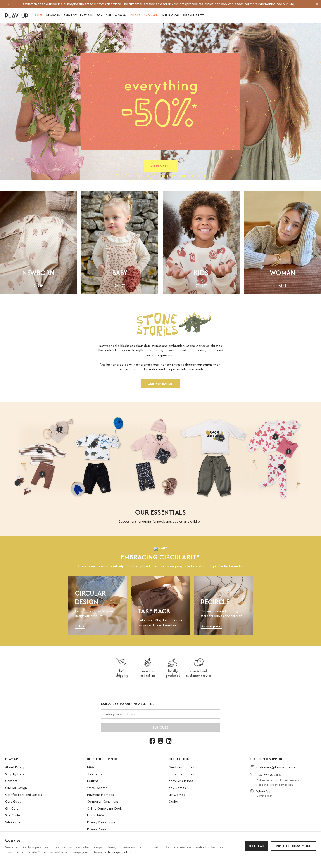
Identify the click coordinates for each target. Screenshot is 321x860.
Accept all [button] (256, 846)
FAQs (90, 767)
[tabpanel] (160, 101)
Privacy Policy (96, 829)
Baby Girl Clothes (181, 780)
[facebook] (152, 741)
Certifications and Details (23, 794)
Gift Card (12, 808)
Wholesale (12, 822)
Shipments (94, 774)
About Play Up (15, 767)
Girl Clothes (177, 794)
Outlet (173, 801)
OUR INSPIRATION (160, 383)
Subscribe (160, 727)
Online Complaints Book (104, 808)
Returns (92, 780)
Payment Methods (100, 794)
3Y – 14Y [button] (201, 285)
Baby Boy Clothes (181, 774)
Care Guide (13, 801)
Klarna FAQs (95, 815)
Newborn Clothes (181, 767)
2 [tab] (162, 174)
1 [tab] (157, 174)
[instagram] (160, 741)
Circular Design (16, 787)
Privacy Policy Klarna (101, 822)
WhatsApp (263, 791)
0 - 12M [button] (38, 285)
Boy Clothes (177, 787)
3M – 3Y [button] (120, 285)
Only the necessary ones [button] (293, 846)
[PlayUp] (16, 15)
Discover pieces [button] (211, 626)
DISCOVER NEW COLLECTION (160, 167)
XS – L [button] (282, 285)
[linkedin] (169, 741)
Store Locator (97, 787)
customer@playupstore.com (277, 767)
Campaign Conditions (102, 801)
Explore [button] (80, 626)
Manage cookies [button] (120, 852)
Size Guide (12, 815)
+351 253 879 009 (268, 775)
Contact (11, 780)
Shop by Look (14, 774)
